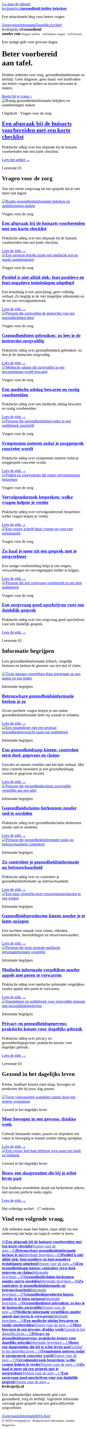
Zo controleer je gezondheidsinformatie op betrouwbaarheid (40, 864)
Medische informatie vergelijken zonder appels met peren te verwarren (41, 972)
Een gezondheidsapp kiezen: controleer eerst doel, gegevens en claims (40, 752)
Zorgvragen (11, 25)
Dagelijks (43, 25)
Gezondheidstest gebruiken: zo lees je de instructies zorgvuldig (41, 338)
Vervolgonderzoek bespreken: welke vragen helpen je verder (37, 499)
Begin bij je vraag (17, 96)
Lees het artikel (16, 160)
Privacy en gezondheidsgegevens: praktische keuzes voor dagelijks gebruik (42, 1026)
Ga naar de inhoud (16, 4)
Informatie (28, 25)
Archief (56, 25)
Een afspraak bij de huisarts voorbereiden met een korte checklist (37, 130)
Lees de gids (14, 251)
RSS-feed (43, 1416)
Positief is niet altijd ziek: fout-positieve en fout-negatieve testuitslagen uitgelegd (43, 280)
